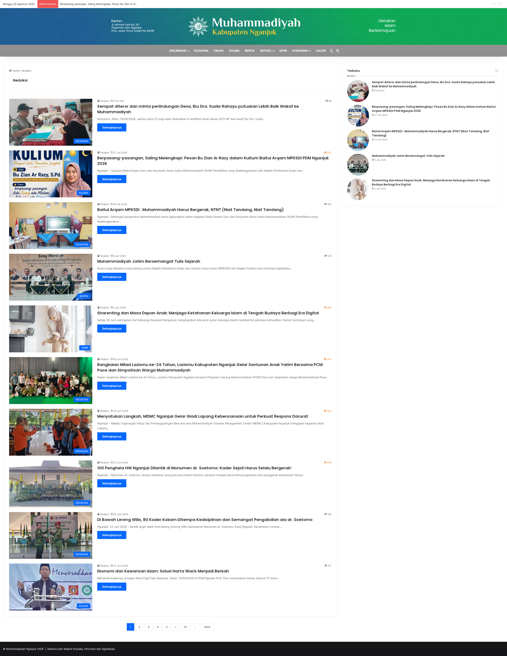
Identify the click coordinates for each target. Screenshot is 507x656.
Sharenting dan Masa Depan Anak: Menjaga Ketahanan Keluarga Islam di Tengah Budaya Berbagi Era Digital (208, 313)
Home (15, 70)
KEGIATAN (201, 50)
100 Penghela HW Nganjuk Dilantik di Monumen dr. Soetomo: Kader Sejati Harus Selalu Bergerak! (194, 468)
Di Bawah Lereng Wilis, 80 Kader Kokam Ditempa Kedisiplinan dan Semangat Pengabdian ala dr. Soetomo (205, 519)
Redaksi (20, 80)
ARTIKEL (266, 50)
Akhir (207, 626)
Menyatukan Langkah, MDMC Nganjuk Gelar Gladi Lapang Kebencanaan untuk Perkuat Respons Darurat (202, 416)
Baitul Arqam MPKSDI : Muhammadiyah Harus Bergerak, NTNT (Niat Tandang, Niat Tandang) (190, 209)
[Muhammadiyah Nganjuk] (253, 26)
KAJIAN (234, 50)
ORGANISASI (177, 50)
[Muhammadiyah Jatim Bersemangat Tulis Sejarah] (358, 165)
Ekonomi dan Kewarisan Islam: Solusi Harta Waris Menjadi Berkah (163, 571)
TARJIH (218, 50)
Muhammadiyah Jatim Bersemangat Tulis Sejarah (148, 261)
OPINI (283, 50)
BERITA (249, 50)
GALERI (321, 50)
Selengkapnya (111, 127)
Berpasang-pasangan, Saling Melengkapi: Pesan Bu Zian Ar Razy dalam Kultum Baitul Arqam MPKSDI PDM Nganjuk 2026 (134, 4)
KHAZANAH (300, 50)
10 (185, 626)
